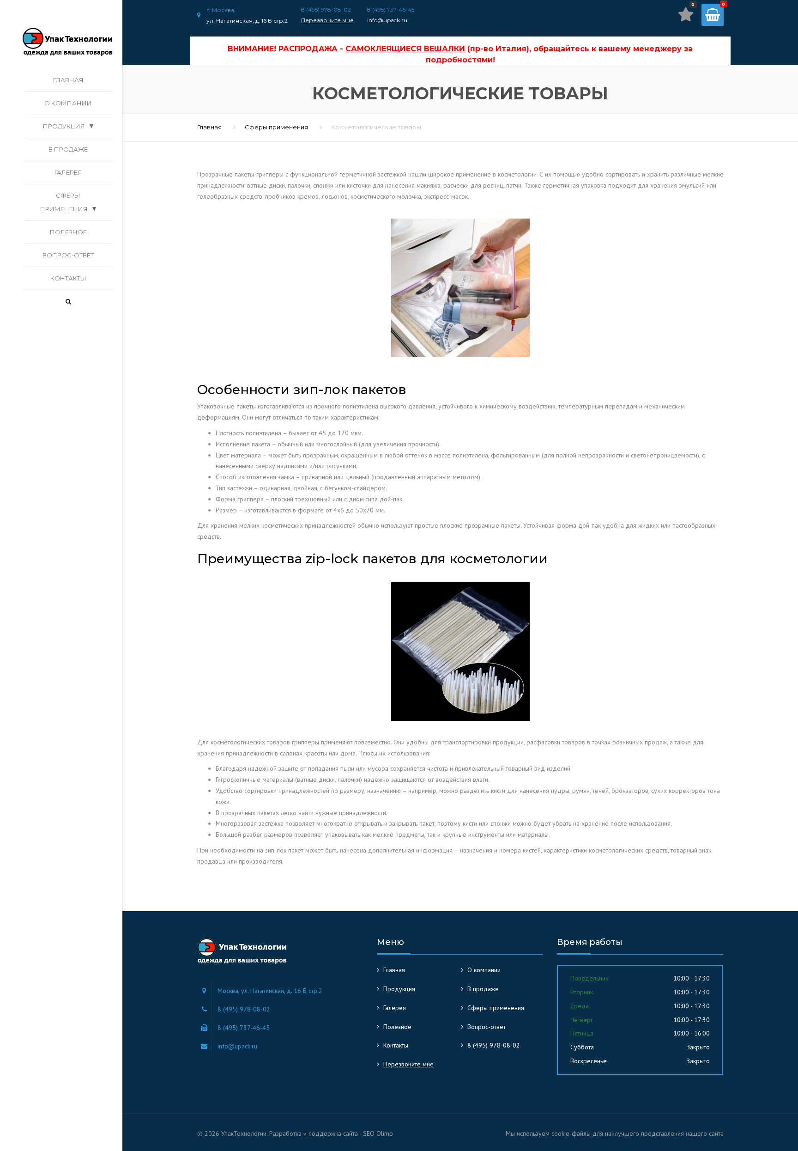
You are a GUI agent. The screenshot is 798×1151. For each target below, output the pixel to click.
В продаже (68, 149)
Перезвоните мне (327, 20)
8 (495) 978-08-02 (493, 1045)
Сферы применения (64, 202)
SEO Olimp (378, 1133)
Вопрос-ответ (68, 255)
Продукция (64, 126)
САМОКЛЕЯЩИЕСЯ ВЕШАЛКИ (405, 48)
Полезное (68, 232)
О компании (68, 103)
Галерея (68, 172)
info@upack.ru (387, 20)
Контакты (68, 278)
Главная (68, 80)
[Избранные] (686, 14)
